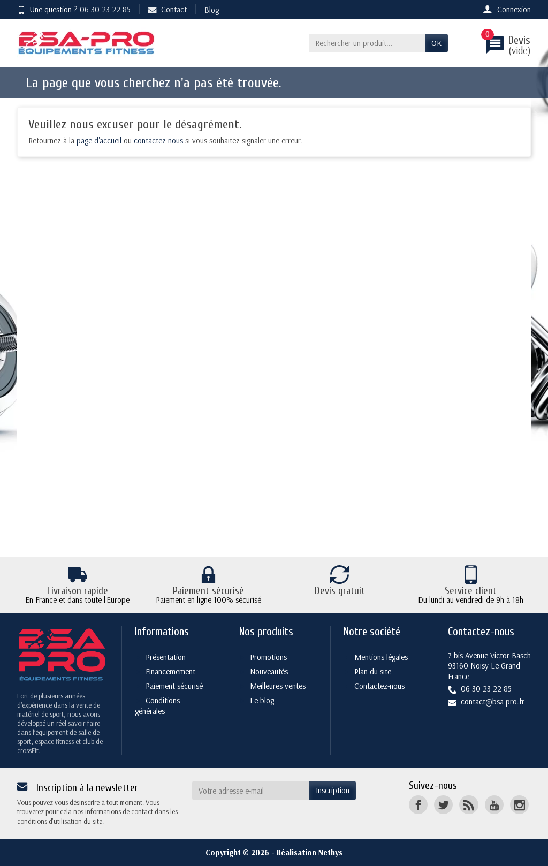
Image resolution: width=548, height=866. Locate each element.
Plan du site (372, 671)
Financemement (170, 671)
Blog (211, 10)
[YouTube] (494, 804)
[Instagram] (519, 804)
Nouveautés (269, 671)
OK (436, 43)
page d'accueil (99, 140)
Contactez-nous (379, 686)
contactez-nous (158, 140)
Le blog (262, 700)
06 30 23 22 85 (105, 9)
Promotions (268, 657)
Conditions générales (157, 706)
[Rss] (468, 804)
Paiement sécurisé (174, 686)
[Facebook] (418, 804)
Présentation (166, 657)
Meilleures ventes (278, 686)
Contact (174, 9)
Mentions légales (381, 657)
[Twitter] (443, 804)
